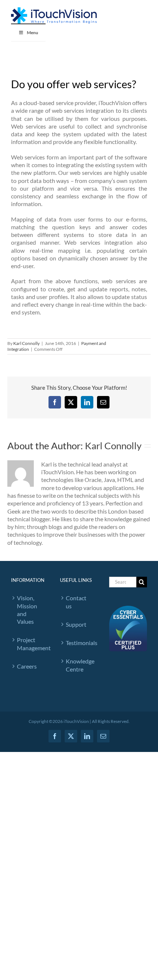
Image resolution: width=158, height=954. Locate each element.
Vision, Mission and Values (27, 609)
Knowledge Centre (80, 665)
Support (76, 624)
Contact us (76, 601)
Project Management (31, 643)
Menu (32, 32)
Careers (27, 666)
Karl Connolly (26, 343)
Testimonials (80, 642)
